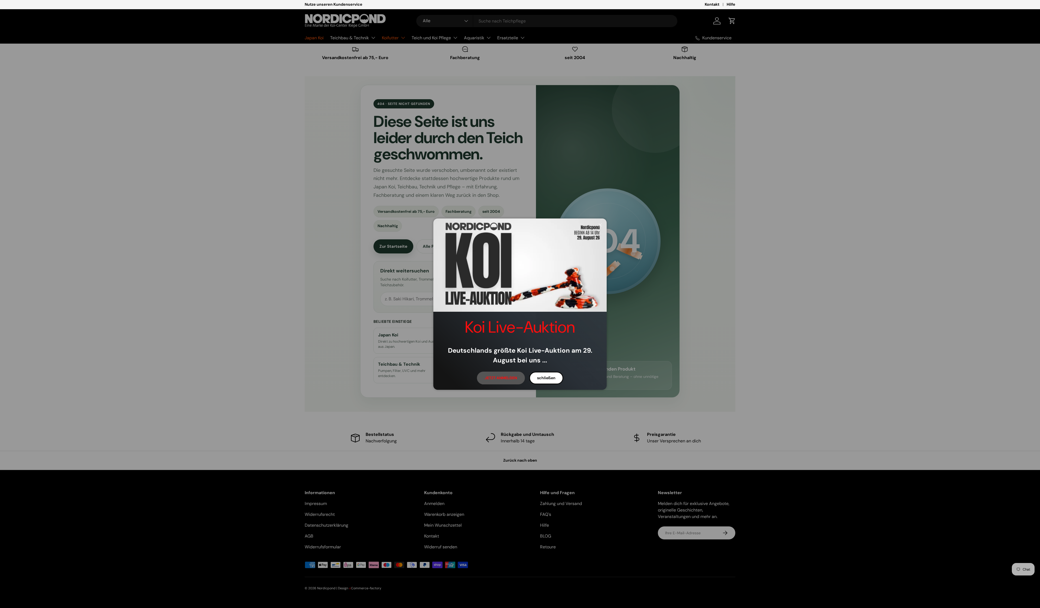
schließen (546, 377)
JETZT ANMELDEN (501, 377)
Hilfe (731, 4)
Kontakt (712, 4)
